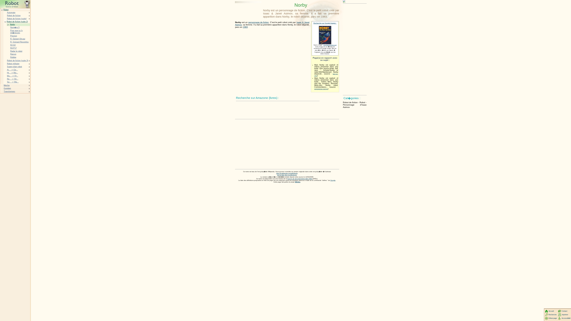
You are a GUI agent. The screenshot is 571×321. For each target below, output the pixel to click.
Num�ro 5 (14, 27)
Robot (5, 10)
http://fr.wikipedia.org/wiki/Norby (287, 173)
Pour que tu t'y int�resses (16, 31)
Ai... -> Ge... (12, 70)
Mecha (7, 85)
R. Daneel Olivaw (17, 39)
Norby (12, 24)
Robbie (13, 57)
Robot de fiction (14, 15)
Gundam (7, 88)
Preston (13, 36)
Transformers (9, 91)
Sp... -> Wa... (13, 82)
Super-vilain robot (14, 67)
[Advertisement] (248, 9)
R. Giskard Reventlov (19, 42)
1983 (245, 27)
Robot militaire (13, 64)
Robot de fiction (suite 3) (17, 60)
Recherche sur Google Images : (325, 23)
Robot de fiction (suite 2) (17, 22)
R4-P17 (13, 48)
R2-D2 (13, 45)
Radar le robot (16, 51)
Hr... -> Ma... (12, 73)
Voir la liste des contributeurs (287, 175)
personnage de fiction (258, 22)
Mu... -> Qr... (12, 76)
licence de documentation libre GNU (300, 179)
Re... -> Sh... (12, 79)
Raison (13, 54)
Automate (11, 12)
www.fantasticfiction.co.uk (330, 45)
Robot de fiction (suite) (16, 19)
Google (332, 180)
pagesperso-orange (321, 89)
